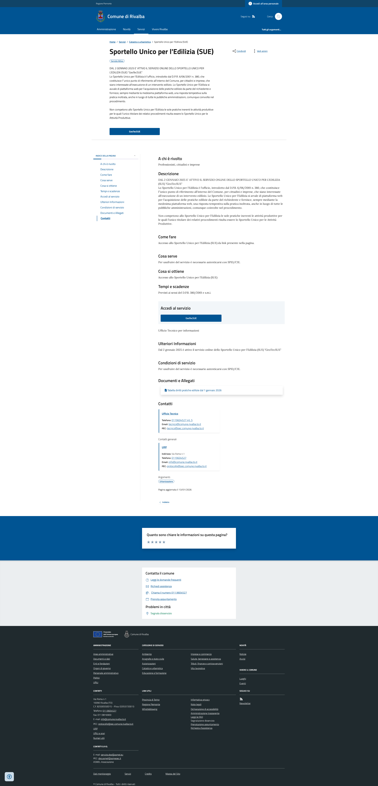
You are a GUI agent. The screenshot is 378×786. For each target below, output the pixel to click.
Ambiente (147, 654)
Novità (126, 29)
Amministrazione (106, 29)
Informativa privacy (200, 699)
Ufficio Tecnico (170, 414)
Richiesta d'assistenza (201, 728)
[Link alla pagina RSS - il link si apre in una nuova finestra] (253, 16)
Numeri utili (99, 738)
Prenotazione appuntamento (205, 724)
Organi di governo (102, 668)
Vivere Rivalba (160, 29)
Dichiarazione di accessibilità (204, 709)
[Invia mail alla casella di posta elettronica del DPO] (112, 755)
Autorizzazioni (149, 663)
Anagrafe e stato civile (153, 659)
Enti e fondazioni (101, 663)
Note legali (196, 704)
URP (164, 447)
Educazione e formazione (154, 673)
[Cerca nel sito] (277, 16)
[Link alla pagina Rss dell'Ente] (241, 699)
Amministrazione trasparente (205, 713)
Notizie (242, 654)
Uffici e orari (99, 733)
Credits (148, 773)
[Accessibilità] (9, 776)
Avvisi (242, 659)
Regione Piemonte (104, 3)
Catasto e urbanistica (140, 42)
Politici (96, 678)
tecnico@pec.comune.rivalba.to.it (185, 428)
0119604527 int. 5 (182, 420)
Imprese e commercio (201, 654)
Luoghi (242, 678)
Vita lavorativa (198, 668)
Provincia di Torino (150, 699)
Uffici (95, 682)
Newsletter (245, 703)
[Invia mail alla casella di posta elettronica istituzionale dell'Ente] (113, 719)
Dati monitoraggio (102, 773)
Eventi (242, 683)
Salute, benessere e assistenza (206, 659)
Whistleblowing (149, 709)
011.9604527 (109, 710)
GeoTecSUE (134, 131)
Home (112, 42)
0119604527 (179, 458)
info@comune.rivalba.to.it (183, 462)
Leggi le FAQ (197, 717)
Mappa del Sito (173, 773)
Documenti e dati (101, 659)
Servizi (141, 29)
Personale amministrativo (105, 673)
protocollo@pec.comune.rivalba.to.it (187, 466)
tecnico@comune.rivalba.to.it (185, 424)
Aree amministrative (103, 654)
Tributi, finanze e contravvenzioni (207, 663)
